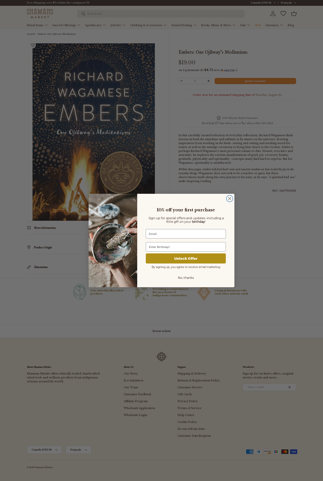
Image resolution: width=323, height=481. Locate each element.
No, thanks (186, 278)
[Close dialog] (229, 198)
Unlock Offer (186, 258)
